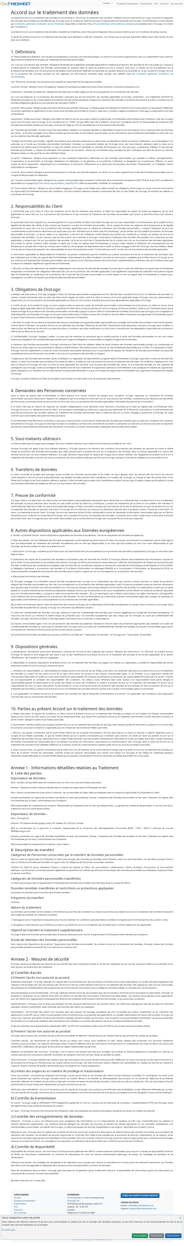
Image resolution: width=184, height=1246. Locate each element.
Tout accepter (139, 1235)
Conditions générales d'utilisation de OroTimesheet (39, 23)
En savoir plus (8, 1229)
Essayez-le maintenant (127, 3)
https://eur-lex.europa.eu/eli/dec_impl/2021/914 (55, 183)
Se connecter (177, 3)
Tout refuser (156, 1235)
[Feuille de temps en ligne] (16, 3)
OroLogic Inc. (73, 1200)
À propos (164, 3)
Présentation (146, 3)
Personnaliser (173, 1235)
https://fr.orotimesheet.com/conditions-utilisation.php (113, 23)
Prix (156, 3)
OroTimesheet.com (76, 1197)
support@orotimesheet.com (142, 1208)
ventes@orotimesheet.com (141, 1205)
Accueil (17, 1197)
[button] (140, 1195)
